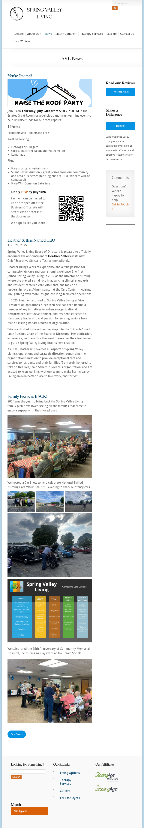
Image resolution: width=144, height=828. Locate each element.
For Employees (70, 798)
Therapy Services (91, 33)
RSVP (24, 192)
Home (14, 41)
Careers (111, 33)
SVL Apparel (20, 811)
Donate (19, 33)
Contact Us (127, 33)
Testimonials (120, 92)
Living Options (65, 33)
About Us (33, 33)
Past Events (16, 734)
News (48, 33)
